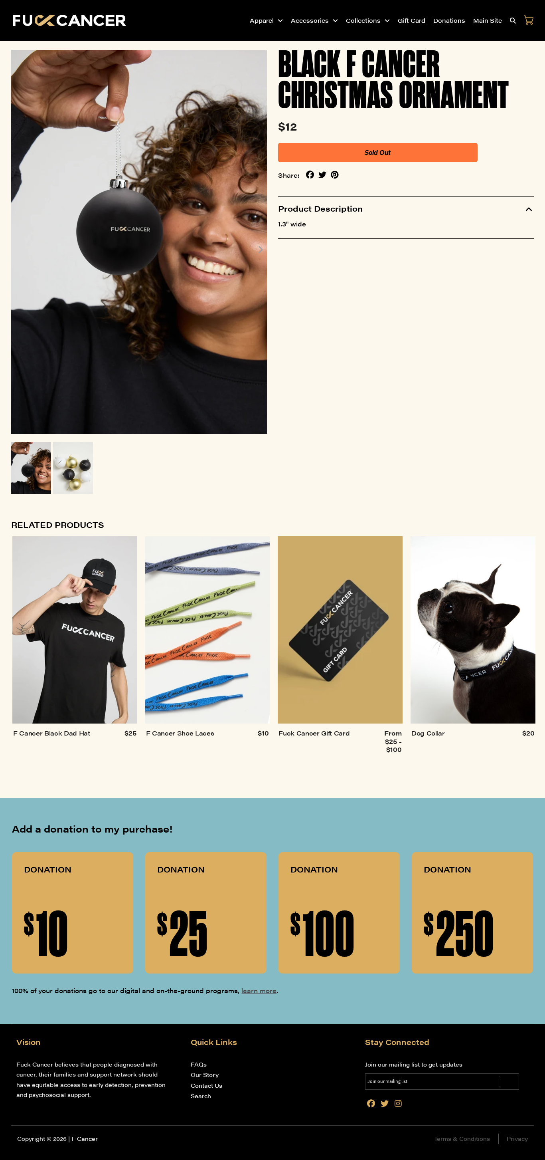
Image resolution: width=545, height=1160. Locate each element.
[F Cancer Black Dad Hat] (74, 630)
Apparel (262, 20)
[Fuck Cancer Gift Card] (340, 630)
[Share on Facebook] (310, 175)
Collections (363, 20)
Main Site (487, 20)
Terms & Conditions (462, 1138)
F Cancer (84, 1138)
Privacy (517, 1138)
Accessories (310, 20)
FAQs (199, 1064)
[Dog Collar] (473, 630)
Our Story (205, 1075)
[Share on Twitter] (322, 175)
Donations (449, 20)
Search (201, 1096)
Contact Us (206, 1085)
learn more (258, 990)
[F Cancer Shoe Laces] (207, 630)
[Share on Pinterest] (335, 175)
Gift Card (411, 20)
